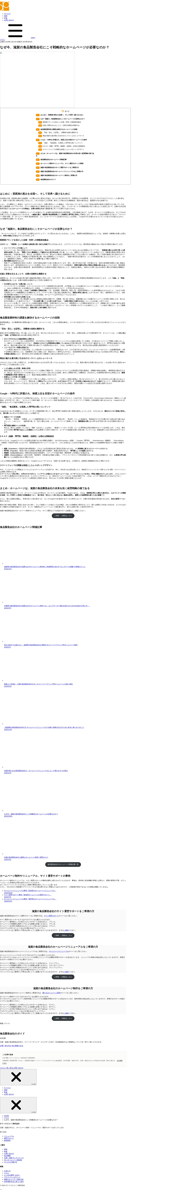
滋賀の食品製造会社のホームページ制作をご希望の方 (57, 175)
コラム (2, 39)
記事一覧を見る (5, 1046)
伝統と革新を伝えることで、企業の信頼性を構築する (59, 125)
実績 (5, 16)
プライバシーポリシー (12, 1177)
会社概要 (7, 1156)
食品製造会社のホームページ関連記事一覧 (63, 864)
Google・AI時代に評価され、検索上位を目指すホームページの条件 (62, 140)
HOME (6, 1116)
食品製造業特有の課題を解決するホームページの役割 (57, 129)
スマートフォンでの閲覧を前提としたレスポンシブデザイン (61, 149)
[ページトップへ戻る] (1, 1189)
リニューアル (9, 1136)
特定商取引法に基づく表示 (14, 1181)
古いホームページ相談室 (13, 1160)
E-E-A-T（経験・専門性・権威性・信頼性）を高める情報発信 (62, 146)
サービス (7, 14)
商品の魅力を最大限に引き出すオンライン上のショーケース (61, 136)
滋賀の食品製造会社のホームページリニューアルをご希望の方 (60, 171)
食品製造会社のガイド (46, 179)
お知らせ (7, 1171)
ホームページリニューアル (59, 951)
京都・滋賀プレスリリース (14, 1158)
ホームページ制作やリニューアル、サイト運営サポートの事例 (60, 163)
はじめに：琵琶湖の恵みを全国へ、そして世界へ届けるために (60, 115)
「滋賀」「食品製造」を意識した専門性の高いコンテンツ (61, 143)
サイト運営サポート (51, 916)
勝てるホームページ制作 (51, 993)
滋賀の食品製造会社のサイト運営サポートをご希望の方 (58, 167)
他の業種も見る (17, 1046)
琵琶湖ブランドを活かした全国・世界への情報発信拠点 (60, 122)
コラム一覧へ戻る (6, 1068)
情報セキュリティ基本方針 (14, 1179)
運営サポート (9, 1138)
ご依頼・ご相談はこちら (63, 515)
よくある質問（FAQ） (12, 1175)
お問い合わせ (9, 20)
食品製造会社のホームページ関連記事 (51, 159)
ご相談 (66, 930)
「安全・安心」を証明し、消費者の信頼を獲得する (58, 132)
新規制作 (7, 1140)
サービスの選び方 (10, 1162)
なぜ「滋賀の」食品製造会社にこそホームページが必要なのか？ (61, 119)
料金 (5, 18)
